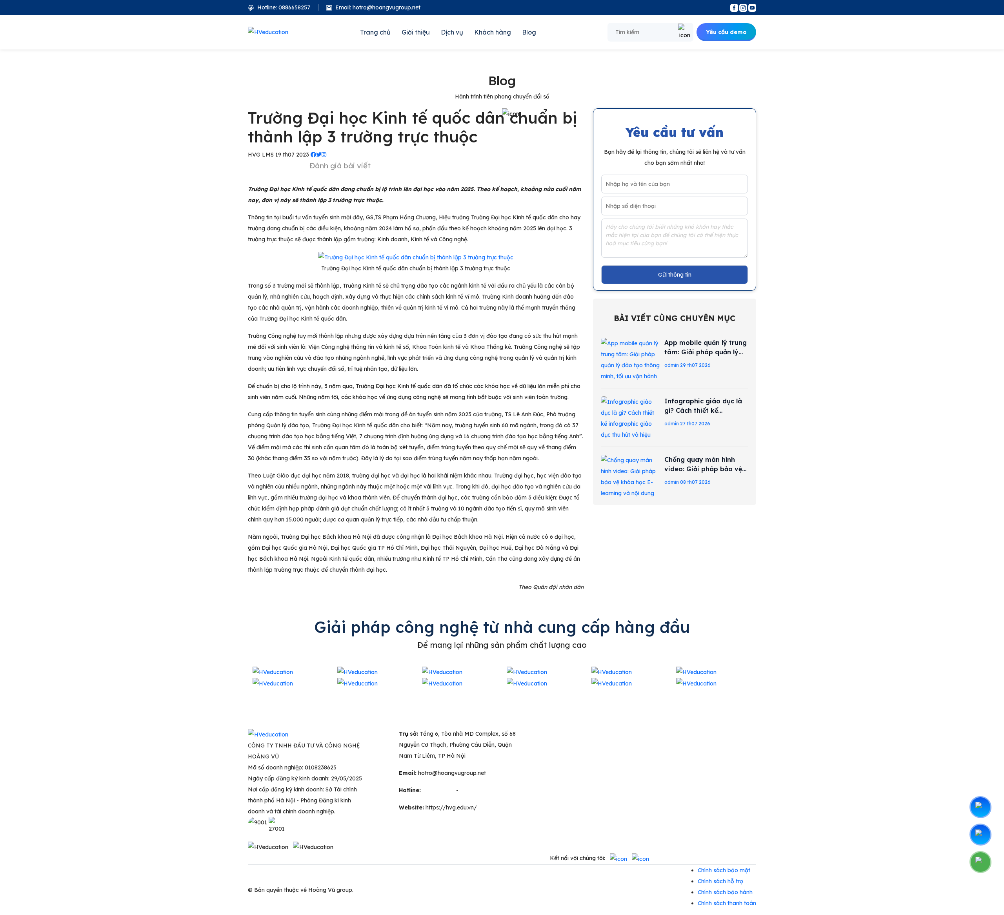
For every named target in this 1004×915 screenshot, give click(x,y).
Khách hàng (492, 32)
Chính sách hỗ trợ (720, 881)
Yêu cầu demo (726, 32)
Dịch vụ (452, 32)
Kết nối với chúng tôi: (577, 858)
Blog (529, 32)
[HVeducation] (268, 32)
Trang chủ (375, 32)
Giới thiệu (416, 32)
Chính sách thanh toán (727, 903)
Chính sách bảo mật (724, 870)
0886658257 (476, 790)
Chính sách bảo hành (725, 892)
